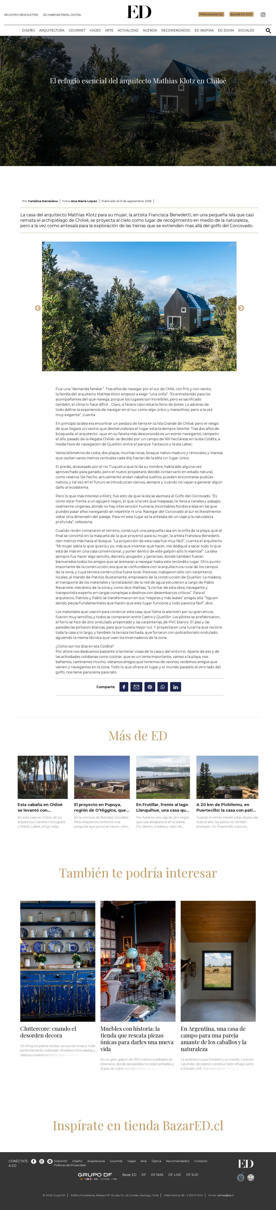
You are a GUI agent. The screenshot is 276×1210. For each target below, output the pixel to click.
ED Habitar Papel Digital (62, 14)
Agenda (150, 30)
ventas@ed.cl (225, 1195)
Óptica (156, 1161)
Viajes (95, 30)
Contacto (200, 1161)
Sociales (246, 30)
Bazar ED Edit (241, 14)
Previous (36, 307)
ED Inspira (204, 30)
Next (240, 307)
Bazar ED (129, 1175)
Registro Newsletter (21, 14)
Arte (109, 30)
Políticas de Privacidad (70, 1165)
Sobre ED (60, 1161)
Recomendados (175, 30)
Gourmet (77, 30)
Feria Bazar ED (211, 14)
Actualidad (128, 30)
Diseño (28, 30)
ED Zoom (226, 30)
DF (143, 1175)
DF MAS (157, 1175)
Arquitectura (51, 30)
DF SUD (192, 1175)
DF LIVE (174, 1175)
